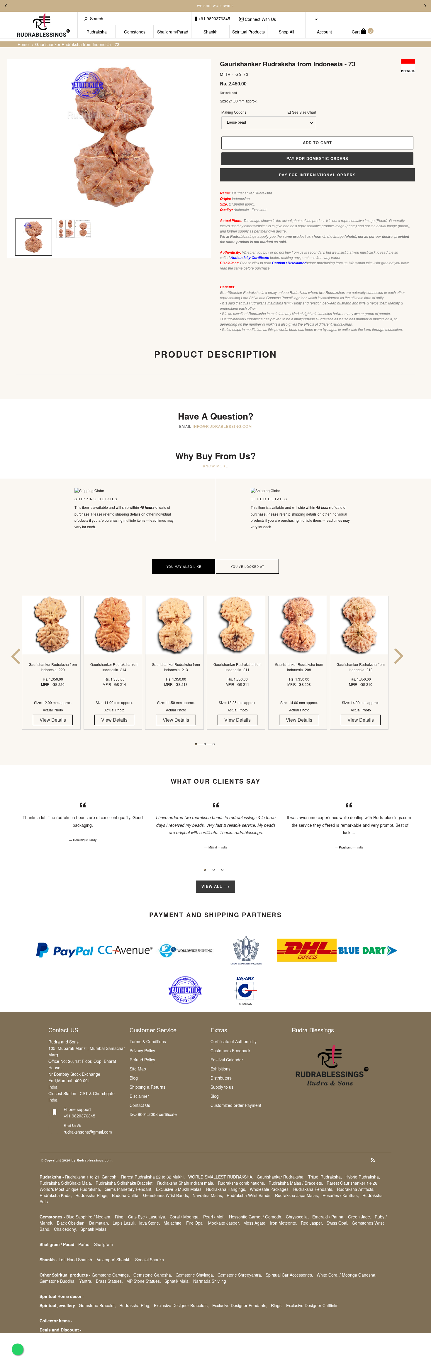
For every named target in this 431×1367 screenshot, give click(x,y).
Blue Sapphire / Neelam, (88, 1217)
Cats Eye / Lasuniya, (147, 1217)
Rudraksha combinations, (241, 1183)
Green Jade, (359, 1217)
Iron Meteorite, (283, 1223)
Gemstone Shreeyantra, (240, 1275)
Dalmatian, (99, 1223)
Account (324, 32)
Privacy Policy (142, 1050)
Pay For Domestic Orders (317, 158)
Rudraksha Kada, (56, 1195)
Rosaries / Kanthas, (341, 1195)
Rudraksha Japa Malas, (297, 1195)
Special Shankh (149, 1259)
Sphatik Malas (93, 1229)
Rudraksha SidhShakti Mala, (66, 1183)
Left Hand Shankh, (76, 1259)
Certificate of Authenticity (234, 1041)
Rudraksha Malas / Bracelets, (296, 1183)
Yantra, (85, 1281)
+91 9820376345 (213, 18)
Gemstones (134, 32)
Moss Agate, (255, 1223)
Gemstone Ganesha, (152, 1275)
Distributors (221, 1078)
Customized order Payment (236, 1105)
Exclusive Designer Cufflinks (312, 1305)
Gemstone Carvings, (111, 1275)
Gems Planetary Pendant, (128, 1189)
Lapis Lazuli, (124, 1223)
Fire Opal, (195, 1223)
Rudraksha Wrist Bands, (249, 1195)
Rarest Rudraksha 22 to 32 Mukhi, (153, 1177)
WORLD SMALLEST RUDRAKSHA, (220, 1177)
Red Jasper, (312, 1223)
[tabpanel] (53, 668)
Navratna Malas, (208, 1195)
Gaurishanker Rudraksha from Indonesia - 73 (77, 44)
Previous (5, 5)
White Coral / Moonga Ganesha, (346, 1275)
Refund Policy (142, 1060)
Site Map (138, 1069)
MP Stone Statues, (143, 1281)
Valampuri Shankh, (114, 1259)
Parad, (84, 1244)
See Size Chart (303, 112)
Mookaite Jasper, (224, 1223)
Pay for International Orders (317, 175)
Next (425, 5)
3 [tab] (214, 744)
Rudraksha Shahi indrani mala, (185, 1183)
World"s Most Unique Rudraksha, (70, 1189)
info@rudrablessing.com (222, 426)
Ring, (120, 1217)
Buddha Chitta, (126, 1195)
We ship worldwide (215, 5)
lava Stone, (149, 1223)
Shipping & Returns (147, 1087)
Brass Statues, (109, 1281)
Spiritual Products (248, 32)
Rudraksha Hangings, (226, 1189)
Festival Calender (227, 1060)
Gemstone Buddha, (58, 1281)
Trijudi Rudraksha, (325, 1177)
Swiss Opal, (337, 1223)
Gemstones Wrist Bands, (166, 1195)
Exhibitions (220, 1069)
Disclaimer (139, 1096)
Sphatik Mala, (177, 1281)
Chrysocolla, (297, 1217)
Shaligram (103, 1244)
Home (23, 44)
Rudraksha (96, 32)
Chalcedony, (65, 1229)
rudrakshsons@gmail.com (88, 1132)
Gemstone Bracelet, (97, 1305)
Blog (134, 1078)
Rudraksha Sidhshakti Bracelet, (125, 1183)
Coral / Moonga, (185, 1217)
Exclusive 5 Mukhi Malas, (179, 1189)
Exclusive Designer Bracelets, (181, 1305)
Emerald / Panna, (328, 1217)
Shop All (286, 32)
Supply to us (222, 1087)
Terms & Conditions (148, 1041)
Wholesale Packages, (270, 1189)
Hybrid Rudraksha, (362, 1177)
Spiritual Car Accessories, (289, 1275)
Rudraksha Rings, (91, 1195)
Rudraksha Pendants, (313, 1189)
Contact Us (140, 1105)
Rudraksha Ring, (134, 1305)
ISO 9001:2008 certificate (153, 1114)
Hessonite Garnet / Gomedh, (255, 1217)
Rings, (277, 1305)
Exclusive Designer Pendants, (239, 1305)
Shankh (210, 32)
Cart (362, 31)
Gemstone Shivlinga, (195, 1275)
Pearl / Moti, (214, 1217)
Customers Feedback (230, 1050)
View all (212, 886)
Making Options (268, 112)
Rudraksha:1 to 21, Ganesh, (91, 1177)
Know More (215, 465)
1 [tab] (196, 744)
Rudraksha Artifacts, (355, 1189)
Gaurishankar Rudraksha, (281, 1177)
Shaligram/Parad (172, 32)
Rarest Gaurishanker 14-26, (353, 1183)
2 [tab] (205, 744)
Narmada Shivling (209, 1281)
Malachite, (173, 1223)
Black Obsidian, (71, 1223)
